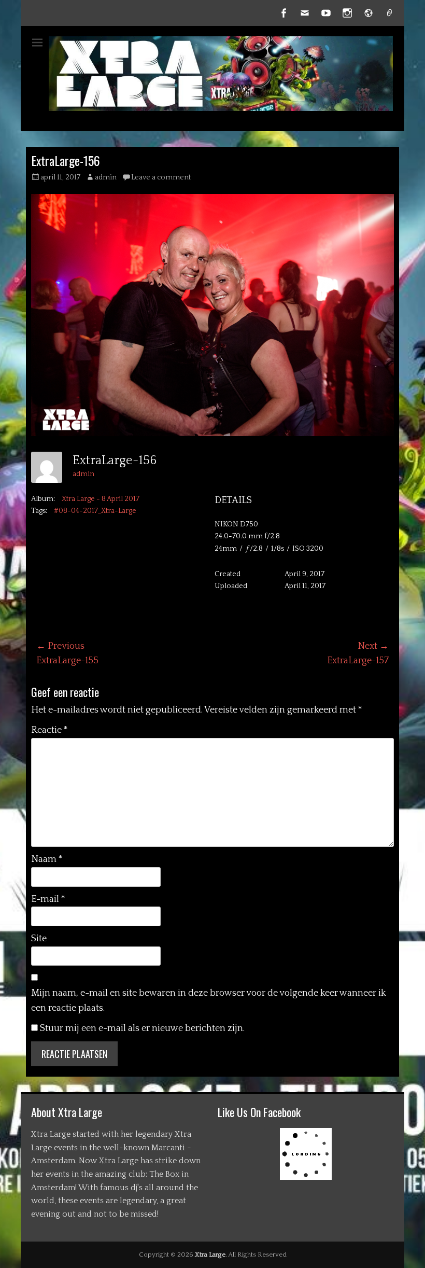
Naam (47, 859)
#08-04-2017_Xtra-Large (95, 511)
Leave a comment (161, 177)
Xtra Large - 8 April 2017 (100, 499)
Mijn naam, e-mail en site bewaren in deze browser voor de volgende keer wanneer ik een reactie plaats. (208, 1000)
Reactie (49, 730)
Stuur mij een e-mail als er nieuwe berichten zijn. (142, 1028)
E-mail (48, 899)
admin (106, 177)
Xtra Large (210, 1254)
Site (39, 938)
